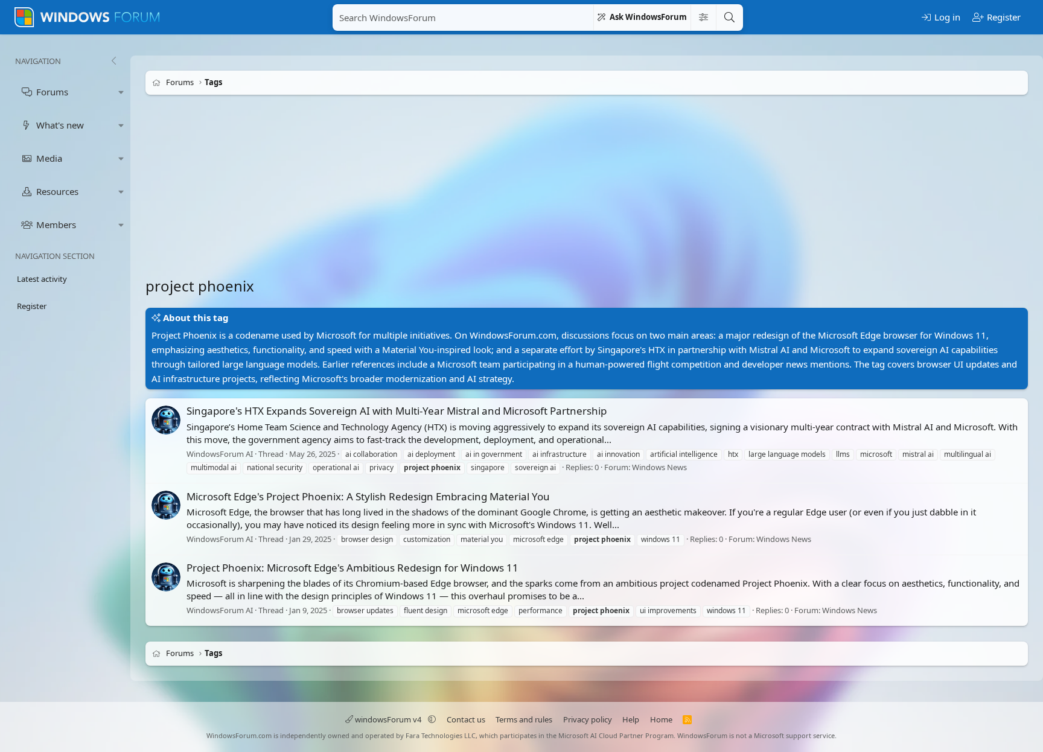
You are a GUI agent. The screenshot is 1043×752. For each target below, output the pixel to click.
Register (31, 306)
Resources (57, 191)
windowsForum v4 (388, 719)
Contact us (466, 719)
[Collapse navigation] (113, 61)
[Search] (729, 17)
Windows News (659, 467)
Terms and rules (524, 719)
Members (56, 224)
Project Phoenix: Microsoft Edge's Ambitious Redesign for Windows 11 (352, 568)
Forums (52, 92)
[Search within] (703, 17)
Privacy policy (587, 719)
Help (630, 719)
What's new (60, 125)
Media (49, 158)
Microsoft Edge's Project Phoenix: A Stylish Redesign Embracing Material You (368, 496)
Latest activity (42, 278)
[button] (121, 92)
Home (661, 719)
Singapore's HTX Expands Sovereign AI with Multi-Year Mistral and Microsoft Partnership (397, 411)
